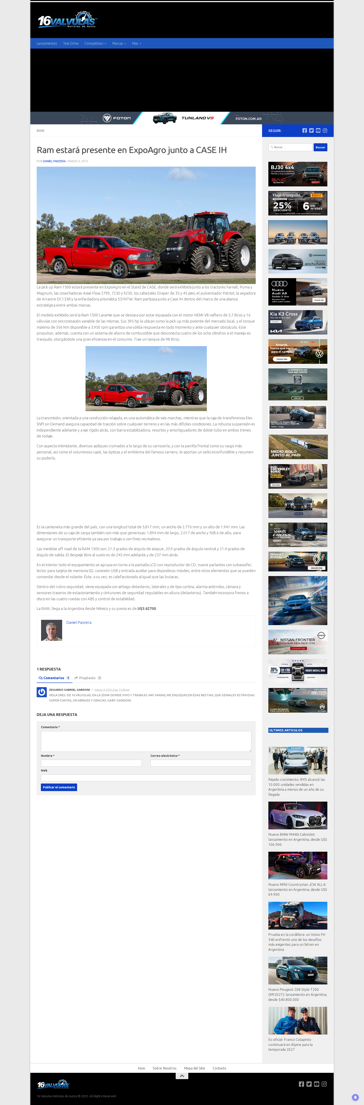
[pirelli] (297, 214)
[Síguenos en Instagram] (324, 130)
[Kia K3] (297, 333)
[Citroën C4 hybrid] (297, 711)
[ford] (297, 399)
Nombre (48, 755)
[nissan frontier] (297, 653)
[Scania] (298, 458)
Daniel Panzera (54, 161)
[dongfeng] (297, 243)
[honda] (297, 428)
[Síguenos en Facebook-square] (304, 130)
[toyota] (297, 546)
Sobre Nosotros (165, 1068)
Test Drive (71, 43)
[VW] (297, 362)
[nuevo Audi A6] (297, 304)
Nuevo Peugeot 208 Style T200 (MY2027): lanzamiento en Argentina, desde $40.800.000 (297, 994)
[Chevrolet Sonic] (297, 487)
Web (44, 770)
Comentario (50, 727)
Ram (40, 131)
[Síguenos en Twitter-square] (311, 130)
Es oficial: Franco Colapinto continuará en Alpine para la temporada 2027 (290, 1044)
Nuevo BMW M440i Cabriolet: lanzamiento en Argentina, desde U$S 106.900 (297, 839)
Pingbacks (89, 678)
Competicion (93, 43)
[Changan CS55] (297, 272)
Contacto (219, 1068)
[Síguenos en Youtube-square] (318, 130)
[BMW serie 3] (297, 624)
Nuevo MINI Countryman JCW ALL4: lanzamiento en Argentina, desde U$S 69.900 (297, 889)
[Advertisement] (182, 80)
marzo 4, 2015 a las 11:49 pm (112, 689)
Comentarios (56, 678)
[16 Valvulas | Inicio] (68, 20)
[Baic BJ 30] (297, 185)
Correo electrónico (165, 755)
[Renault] (297, 570)
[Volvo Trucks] (297, 682)
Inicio (141, 1068)
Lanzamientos (46, 43)
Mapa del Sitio (194, 1068)
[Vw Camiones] (297, 517)
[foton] (182, 118)
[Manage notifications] (355, 1097)
